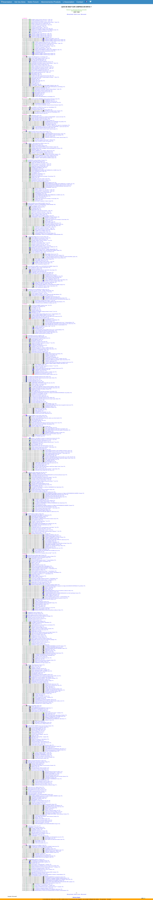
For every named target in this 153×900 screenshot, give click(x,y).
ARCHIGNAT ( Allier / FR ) (36, 78)
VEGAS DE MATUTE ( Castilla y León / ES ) (46, 675)
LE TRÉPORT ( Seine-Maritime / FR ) (44, 107)
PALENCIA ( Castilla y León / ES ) (42, 347)
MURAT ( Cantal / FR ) (53, 746)
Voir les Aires (19, 2)
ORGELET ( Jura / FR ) (39, 627)
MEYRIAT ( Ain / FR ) (40, 483)
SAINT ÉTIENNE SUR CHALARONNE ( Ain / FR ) (44, 523)
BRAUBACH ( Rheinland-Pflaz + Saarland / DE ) (40, 736)
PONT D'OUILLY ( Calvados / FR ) (41, 864)
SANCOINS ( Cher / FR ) (53, 102)
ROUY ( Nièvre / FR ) (35, 563)
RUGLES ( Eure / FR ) (37, 144)
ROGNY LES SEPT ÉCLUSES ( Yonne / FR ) (40, 416)
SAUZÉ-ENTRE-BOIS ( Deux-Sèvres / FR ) (58, 186)
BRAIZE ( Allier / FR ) (41, 23)
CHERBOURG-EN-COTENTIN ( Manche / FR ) (42, 61)
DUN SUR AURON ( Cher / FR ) (37, 419)
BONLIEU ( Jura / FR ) (36, 617)
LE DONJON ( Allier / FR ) (36, 208)
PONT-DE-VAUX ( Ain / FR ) (42, 529)
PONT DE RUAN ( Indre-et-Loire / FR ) (38, 672)
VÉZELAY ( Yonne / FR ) (36, 667)
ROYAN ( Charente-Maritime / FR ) (40, 741)
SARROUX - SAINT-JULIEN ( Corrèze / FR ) (38, 143)
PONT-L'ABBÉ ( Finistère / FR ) (54, 255)
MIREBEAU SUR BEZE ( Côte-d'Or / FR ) (39, 668)
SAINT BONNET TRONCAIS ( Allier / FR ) (45, 85)
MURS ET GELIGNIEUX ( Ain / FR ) (46, 438)
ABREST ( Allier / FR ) (45, 189)
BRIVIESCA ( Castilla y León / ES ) (43, 318)
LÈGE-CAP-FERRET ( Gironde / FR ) (37, 415)
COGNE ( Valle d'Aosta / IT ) (37, 623)
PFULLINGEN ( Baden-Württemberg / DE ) (39, 271)
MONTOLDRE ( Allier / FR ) (36, 209)
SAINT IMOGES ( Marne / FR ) (50, 124)
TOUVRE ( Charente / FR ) (42, 478)
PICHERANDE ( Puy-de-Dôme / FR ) (55, 121)
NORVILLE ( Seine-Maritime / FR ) (38, 740)
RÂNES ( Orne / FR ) (40, 841)
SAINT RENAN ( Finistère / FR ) (43, 765)
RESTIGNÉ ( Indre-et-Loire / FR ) (37, 241)
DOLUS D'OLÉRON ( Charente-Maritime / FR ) (44, 560)
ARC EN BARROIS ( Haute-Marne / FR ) (39, 517)
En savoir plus (103, 899)
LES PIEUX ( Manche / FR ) (42, 132)
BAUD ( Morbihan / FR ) (41, 669)
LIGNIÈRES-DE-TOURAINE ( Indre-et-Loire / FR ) (45, 846)
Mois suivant (83, 14)
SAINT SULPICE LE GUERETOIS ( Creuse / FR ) (45, 518)
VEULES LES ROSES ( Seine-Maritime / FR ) (44, 568)
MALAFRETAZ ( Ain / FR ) (45, 300)
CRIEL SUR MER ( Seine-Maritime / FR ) (44, 571)
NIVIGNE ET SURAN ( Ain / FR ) (37, 482)
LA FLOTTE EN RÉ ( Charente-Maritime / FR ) (59, 322)
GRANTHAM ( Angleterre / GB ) (36, 335)
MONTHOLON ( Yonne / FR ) (42, 445)
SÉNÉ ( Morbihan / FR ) (36, 390)
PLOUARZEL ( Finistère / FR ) (37, 829)
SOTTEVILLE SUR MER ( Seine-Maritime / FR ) (45, 578)
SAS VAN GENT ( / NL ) (39, 60)
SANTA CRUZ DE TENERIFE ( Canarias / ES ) (44, 632)
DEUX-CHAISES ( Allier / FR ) (40, 69)
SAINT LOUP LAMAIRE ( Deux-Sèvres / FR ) (40, 162)
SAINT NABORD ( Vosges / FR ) (37, 339)
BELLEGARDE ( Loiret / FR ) (50, 221)
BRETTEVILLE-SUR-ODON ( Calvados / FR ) (40, 873)
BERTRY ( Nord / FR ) (36, 766)
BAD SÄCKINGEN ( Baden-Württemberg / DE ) (40, 239)
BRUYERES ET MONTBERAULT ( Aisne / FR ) (40, 709)
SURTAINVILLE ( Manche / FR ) (50, 407)
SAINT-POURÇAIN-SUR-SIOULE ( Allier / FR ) (45, 22)
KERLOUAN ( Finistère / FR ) (43, 693)
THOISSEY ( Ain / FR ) (41, 521)
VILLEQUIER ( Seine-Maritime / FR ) (42, 573)
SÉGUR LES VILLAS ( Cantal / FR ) (38, 108)
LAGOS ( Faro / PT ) (38, 834)
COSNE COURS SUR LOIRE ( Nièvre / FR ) (42, 196)
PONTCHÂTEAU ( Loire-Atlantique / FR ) (52, 319)
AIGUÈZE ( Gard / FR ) (39, 341)
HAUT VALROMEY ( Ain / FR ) (37, 444)
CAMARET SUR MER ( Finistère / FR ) (38, 828)
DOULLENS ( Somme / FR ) (37, 115)
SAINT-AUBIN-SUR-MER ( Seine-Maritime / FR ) (44, 579)
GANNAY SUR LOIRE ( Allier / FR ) (43, 75)
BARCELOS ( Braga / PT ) (43, 680)
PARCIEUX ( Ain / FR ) (40, 244)
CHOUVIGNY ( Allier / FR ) (39, 26)
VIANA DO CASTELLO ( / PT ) (43, 782)
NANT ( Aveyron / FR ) (42, 638)
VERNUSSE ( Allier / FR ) (42, 31)
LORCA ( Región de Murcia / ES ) (40, 710)
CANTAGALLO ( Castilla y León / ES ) (38, 289)
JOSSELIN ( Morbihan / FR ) (53, 688)
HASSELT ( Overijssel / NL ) (40, 682)
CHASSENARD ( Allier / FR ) (37, 32)
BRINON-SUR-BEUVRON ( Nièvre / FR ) (42, 556)
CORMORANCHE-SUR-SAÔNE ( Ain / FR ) (45, 442)
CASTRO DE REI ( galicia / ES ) (37, 443)
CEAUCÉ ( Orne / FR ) (36, 863)
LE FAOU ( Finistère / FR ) (41, 742)
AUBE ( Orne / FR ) (35, 735)
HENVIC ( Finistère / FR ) (43, 628)
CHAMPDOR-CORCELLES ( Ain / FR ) (45, 527)
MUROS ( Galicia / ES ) (41, 679)
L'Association (68, 2)
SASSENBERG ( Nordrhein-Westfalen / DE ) (57, 878)
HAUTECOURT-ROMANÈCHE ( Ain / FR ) (44, 477)
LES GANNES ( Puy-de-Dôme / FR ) (44, 391)
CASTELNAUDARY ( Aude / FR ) (48, 116)
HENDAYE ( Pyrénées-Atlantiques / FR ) (45, 678)
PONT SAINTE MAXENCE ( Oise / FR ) (39, 420)
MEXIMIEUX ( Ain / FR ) (36, 312)
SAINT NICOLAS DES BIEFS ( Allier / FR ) (45, 77)
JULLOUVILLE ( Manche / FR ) (42, 151)
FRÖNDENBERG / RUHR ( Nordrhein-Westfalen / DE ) (42, 204)
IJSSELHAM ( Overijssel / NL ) (37, 618)
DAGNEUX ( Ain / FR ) (41, 533)
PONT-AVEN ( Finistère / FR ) (37, 555)
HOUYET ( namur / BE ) (39, 395)
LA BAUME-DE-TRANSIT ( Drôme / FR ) (42, 109)
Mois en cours (77, 14)
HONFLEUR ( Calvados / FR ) (37, 558)
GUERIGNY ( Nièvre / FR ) (42, 484)
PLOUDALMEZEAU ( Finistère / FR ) (54, 880)
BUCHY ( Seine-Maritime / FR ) (42, 566)
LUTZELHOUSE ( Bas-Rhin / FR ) (42, 847)
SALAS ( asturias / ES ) (42, 758)
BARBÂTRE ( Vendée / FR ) (40, 350)
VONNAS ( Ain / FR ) (41, 245)
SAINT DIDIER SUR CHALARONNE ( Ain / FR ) (46, 531)
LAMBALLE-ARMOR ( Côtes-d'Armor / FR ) (43, 315)
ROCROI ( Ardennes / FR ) (39, 145)
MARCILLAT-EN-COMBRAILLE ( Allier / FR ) (45, 29)
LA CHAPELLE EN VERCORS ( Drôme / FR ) (46, 386)
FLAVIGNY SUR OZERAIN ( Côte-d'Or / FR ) (47, 418)
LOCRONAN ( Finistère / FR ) (40, 860)
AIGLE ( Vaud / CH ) (40, 770)
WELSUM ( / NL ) (40, 832)
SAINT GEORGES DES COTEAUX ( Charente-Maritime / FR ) (56, 324)
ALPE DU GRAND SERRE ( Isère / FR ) (39, 728)
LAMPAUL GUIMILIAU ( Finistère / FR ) (52, 538)
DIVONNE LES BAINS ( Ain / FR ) (41, 479)
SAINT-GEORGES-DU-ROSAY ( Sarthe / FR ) (58, 450)
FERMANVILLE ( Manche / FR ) (35, 612)
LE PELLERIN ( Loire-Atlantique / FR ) (38, 306)
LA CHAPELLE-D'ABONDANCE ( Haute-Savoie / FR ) (48, 487)
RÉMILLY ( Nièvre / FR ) (36, 562)
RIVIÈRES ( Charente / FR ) (54, 110)
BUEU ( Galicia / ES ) (38, 634)
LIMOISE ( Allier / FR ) (36, 79)
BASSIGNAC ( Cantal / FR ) (41, 178)
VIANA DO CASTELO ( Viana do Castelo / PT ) (43, 120)
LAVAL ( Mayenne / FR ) (39, 252)
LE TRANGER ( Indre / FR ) (36, 421)
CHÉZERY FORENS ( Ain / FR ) (42, 240)
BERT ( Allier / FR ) (42, 213)
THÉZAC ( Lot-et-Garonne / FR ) (39, 384)
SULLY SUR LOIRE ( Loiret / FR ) (37, 385)
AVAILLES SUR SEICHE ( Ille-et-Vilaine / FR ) (44, 270)
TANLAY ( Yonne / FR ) (52, 38)
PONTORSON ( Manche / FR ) (42, 674)
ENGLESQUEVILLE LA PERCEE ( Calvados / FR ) (45, 865)
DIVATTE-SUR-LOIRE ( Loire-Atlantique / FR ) (42, 37)
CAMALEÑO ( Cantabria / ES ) (40, 681)
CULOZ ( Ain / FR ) (40, 293)
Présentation (6, 2)
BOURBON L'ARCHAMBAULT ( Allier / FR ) (39, 167)
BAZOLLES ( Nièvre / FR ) (38, 569)
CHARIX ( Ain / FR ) (37, 522)
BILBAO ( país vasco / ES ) (54, 548)
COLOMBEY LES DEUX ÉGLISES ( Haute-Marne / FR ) (41, 622)
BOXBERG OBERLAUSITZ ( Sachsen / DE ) (47, 148)
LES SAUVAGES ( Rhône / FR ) (37, 519)
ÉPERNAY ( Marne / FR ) (43, 262)
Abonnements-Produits (51, 2)
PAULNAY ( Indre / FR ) (37, 425)
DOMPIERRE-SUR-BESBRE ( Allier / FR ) (45, 63)
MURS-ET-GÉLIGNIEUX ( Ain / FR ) (43, 342)
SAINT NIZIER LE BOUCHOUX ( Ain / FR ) (44, 246)
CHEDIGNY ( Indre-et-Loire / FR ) (37, 346)
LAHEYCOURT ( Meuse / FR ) (37, 577)
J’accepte (109, 899)
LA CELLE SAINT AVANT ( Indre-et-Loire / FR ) (59, 362)
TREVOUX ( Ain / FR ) (41, 242)
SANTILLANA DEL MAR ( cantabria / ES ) (59, 881)
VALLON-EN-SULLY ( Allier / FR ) (41, 165)
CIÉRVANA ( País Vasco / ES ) (41, 449)
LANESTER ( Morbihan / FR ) (56, 715)
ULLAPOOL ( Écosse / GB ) (34, 379)
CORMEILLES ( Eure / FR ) (54, 276)
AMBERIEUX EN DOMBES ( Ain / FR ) (44, 311)
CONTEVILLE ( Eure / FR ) (41, 868)
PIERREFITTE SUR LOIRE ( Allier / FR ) (42, 28)
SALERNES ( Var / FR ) (39, 393)
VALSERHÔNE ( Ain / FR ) (41, 524)
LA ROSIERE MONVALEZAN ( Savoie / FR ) (49, 474)
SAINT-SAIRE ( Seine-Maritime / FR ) (43, 424)
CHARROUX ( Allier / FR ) (38, 473)
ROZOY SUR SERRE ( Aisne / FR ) (42, 671)
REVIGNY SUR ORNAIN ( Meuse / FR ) (39, 729)
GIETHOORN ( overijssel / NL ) (40, 797)
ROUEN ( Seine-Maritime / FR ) (40, 739)
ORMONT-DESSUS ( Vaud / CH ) (41, 833)
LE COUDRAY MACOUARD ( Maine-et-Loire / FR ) (54, 647)
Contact (79, 2)
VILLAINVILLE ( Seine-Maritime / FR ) (40, 769)
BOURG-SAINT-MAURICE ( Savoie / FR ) (43, 489)
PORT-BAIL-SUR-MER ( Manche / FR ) (56, 776)
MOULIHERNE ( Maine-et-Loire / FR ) (51, 254)
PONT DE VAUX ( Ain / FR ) (41, 528)
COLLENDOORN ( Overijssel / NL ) (36, 859)
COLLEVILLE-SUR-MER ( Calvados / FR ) (43, 869)
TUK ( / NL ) (39, 870)
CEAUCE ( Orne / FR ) (40, 734)
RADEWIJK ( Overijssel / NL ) (37, 621)
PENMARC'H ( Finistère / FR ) (55, 537)
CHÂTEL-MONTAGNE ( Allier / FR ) (42, 68)
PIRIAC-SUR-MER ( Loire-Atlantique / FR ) (41, 119)
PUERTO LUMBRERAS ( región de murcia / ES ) (43, 150)
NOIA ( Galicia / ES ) (38, 626)
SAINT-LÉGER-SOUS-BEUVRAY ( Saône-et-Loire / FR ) (47, 511)
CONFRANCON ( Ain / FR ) (39, 345)
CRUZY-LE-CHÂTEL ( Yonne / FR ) (39, 203)
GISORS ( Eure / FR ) (40, 629)
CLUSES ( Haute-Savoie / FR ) (40, 396)
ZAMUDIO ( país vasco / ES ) (37, 488)
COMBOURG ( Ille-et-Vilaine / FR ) (42, 272)
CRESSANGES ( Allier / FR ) (37, 74)
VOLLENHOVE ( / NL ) (36, 172)
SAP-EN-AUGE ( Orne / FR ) (38, 730)
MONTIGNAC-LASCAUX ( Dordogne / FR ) (40, 616)
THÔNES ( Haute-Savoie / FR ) (39, 576)
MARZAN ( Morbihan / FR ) (36, 310)
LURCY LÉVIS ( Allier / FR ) (36, 666)
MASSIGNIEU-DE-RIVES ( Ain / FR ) (44, 439)
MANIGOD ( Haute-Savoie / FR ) (54, 653)
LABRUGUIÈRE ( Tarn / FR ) (43, 382)
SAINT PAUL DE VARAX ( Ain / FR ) (45, 481)
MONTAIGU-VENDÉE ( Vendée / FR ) (42, 34)
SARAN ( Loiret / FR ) (35, 177)
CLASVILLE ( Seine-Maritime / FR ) (41, 561)
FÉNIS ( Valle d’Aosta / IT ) (50, 686)
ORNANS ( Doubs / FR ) (39, 798)
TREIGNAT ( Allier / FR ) (42, 33)
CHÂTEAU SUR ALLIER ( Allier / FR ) (38, 80)
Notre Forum (33, 2)
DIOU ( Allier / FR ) (41, 72)
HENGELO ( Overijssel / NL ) (39, 643)
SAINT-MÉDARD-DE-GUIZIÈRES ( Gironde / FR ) (64, 493)
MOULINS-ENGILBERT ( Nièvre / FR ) (43, 567)
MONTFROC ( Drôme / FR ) (36, 149)
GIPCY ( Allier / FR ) (35, 83)
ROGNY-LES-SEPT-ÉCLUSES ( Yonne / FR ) (47, 422)
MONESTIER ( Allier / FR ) (40, 166)
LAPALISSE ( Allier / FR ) (41, 212)
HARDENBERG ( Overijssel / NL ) (36, 827)
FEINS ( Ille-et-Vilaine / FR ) (44, 447)
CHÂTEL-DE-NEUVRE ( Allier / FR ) (42, 20)
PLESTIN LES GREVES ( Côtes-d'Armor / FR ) (44, 348)
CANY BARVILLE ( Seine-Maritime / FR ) (46, 572)
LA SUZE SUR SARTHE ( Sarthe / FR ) (61, 256)
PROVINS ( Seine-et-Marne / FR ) (38, 764)
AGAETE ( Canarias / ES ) (40, 490)
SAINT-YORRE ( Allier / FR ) (41, 58)
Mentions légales (76, 897)
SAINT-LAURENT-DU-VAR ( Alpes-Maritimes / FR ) (46, 294)
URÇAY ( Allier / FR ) (42, 65)
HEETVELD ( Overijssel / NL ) (36, 161)
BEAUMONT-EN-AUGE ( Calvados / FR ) (45, 872)
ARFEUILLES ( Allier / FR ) (42, 210)
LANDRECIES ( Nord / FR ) (36, 84)
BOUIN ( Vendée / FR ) (36, 574)
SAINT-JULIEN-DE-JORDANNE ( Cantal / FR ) (46, 98)
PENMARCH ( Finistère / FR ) (55, 432)
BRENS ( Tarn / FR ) (36, 631)
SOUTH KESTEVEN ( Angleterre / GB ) (37, 336)
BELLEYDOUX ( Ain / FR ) (39, 551)
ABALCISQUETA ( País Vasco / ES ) (41, 711)
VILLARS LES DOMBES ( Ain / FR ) (42, 305)
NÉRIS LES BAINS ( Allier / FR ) (43, 67)
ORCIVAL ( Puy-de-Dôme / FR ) (40, 197)
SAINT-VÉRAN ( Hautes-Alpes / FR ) (42, 273)
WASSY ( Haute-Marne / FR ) (50, 587)
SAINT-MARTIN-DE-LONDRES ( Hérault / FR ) (47, 250)
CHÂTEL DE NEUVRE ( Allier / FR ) (42, 24)
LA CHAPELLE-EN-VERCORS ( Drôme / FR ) (39, 376)
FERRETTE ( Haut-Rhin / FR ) (37, 344)
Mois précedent (70, 14)
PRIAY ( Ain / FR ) (39, 532)
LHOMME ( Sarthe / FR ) (42, 230)
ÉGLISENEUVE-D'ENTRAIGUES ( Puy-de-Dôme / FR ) (52, 392)
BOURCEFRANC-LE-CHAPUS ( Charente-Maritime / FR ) (48, 874)
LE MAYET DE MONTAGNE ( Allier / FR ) (39, 59)
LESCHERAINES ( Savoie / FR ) (37, 168)
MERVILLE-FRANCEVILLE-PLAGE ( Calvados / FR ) (49, 886)
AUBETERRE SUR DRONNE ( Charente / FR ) (40, 516)
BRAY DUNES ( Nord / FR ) (54, 839)
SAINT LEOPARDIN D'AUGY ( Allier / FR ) (39, 171)
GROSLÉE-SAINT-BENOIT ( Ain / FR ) (41, 440)
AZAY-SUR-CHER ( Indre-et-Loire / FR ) (47, 316)
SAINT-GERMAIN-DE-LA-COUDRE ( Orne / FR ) (46, 170)
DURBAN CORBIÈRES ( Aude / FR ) (47, 795)
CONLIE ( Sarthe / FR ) (39, 214)
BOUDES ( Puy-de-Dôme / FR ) (40, 317)
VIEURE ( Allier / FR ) (40, 27)
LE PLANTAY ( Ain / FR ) (36, 309)
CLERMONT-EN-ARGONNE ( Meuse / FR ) (45, 599)
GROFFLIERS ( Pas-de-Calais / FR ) (43, 176)
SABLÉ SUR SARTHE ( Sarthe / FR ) (45, 127)
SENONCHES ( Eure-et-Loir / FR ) (51, 101)
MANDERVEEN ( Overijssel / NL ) (37, 160)
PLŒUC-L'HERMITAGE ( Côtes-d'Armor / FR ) (43, 251)
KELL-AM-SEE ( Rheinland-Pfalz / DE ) (45, 249)
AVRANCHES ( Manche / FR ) (37, 340)
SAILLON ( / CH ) (40, 767)
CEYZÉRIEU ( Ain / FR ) (36, 307)
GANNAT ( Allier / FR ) (42, 19)
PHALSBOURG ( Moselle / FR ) (37, 673)
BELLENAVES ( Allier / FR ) (40, 64)
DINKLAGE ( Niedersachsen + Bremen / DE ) (40, 830)
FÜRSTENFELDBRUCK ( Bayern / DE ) (40, 794)
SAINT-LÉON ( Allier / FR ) (43, 745)
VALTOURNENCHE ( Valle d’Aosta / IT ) (55, 718)
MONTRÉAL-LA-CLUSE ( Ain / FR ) (41, 800)
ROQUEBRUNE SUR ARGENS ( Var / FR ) (42, 103)
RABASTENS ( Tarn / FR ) (42, 582)
